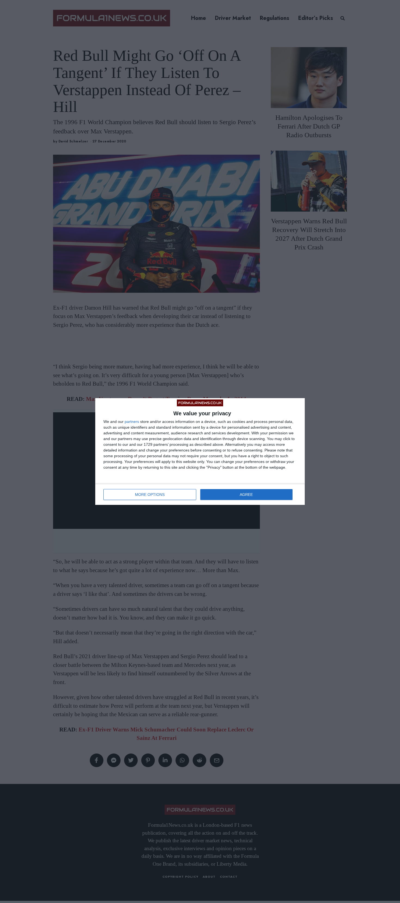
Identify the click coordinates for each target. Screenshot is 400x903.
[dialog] (200, 451)
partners (132, 421)
